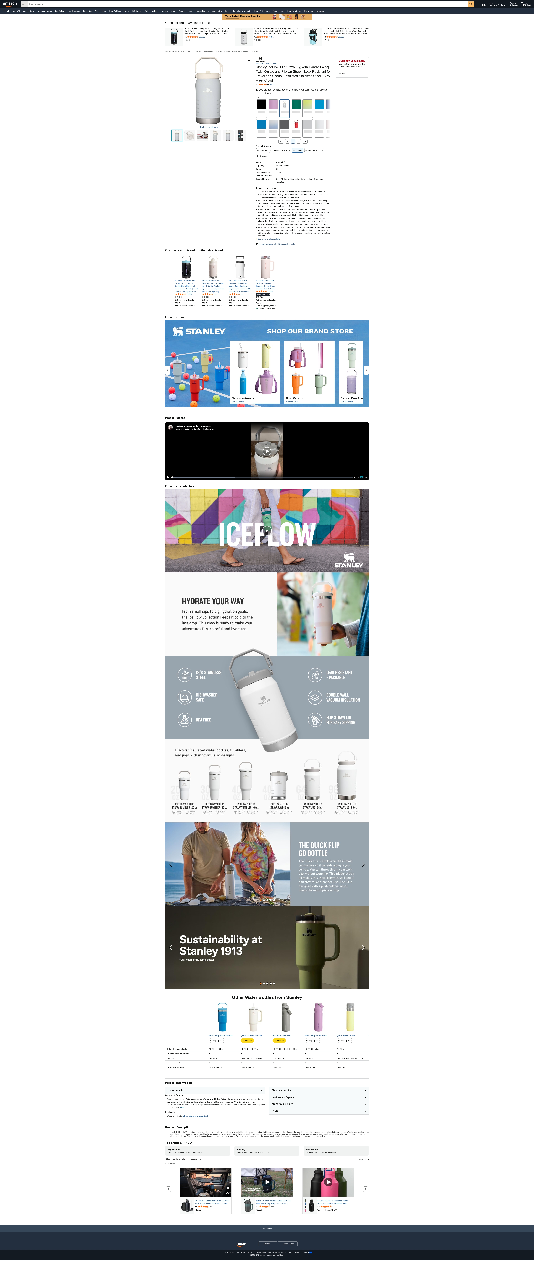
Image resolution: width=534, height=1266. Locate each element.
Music (173, 11)
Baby (227, 11)
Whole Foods (100, 11)
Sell (146, 11)
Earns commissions (203, 426)
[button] (6, 11)
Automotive (217, 11)
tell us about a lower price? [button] (195, 1116)
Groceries (87, 11)
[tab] (261, 900)
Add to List (343, 73)
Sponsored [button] (169, 1163)
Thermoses (218, 51)
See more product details (269, 239)
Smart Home (278, 11)
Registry (164, 11)
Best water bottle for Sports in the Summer (194, 429)
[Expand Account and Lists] (505, 5)
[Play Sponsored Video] (267, 1182)
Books (126, 11)
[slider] (262, 477)
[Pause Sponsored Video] (228, 1188)
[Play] (167, 477)
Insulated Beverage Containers (236, 51)
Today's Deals (115, 11)
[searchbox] (248, 4)
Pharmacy (308, 11)
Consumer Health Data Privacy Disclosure (270, 1252)
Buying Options (217, 1040)
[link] (207, 40)
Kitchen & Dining (185, 51)
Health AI (16, 11)
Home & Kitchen (171, 51)
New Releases (74, 11)
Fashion (154, 11)
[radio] (177, 135)
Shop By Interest (294, 11)
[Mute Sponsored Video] (228, 1193)
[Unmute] (366, 477)
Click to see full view (209, 127)
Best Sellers (60, 11)
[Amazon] (10, 4)
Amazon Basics (45, 11)
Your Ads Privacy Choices (297, 1252)
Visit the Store (238, 402)
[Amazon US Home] (241, 1245)
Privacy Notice (246, 1252)
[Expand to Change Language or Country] (485, 5)
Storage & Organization (203, 51)
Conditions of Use (232, 1252)
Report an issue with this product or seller (277, 244)
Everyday (320, 11)
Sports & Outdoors (262, 11)
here (182, 1107)
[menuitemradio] (361, 477)
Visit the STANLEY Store (266, 63)
